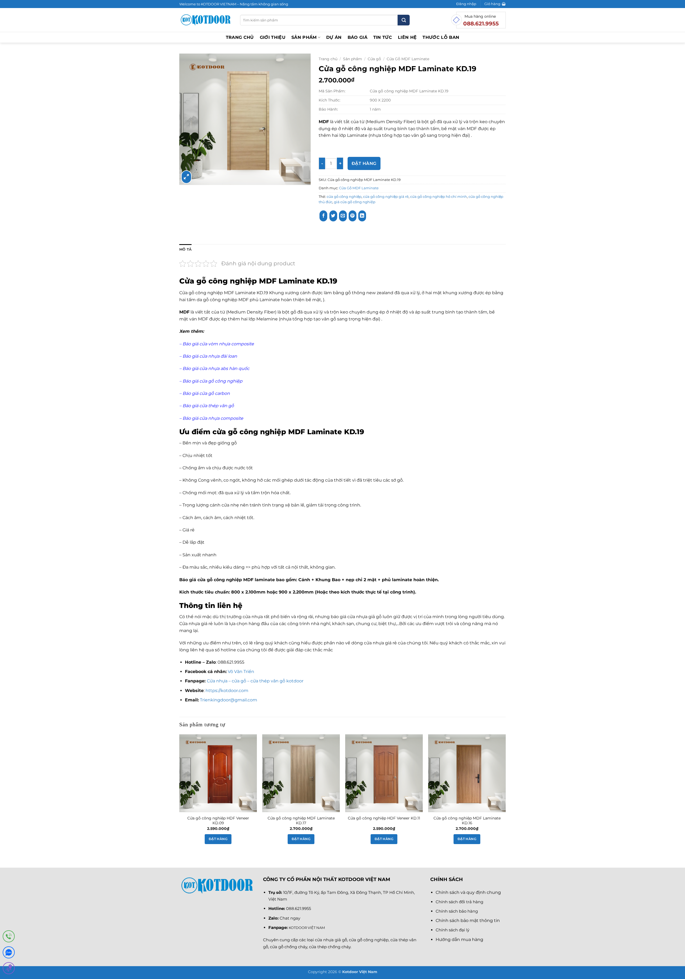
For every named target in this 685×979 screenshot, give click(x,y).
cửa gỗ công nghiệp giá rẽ (386, 197)
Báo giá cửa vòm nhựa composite (218, 343)
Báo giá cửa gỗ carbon (205, 393)
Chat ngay (290, 918)
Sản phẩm (304, 37)
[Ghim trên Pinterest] (352, 216)
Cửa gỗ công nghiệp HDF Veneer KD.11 (384, 818)
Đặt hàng (364, 163)
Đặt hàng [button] (218, 839)
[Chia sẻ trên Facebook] (323, 216)
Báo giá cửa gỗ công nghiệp (212, 381)
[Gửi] (404, 20)
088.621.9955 (298, 908)
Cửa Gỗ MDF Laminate (408, 59)
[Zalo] (9, 953)
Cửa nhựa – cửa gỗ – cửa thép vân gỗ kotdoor (255, 680)
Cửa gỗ (374, 59)
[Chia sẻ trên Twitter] (333, 216)
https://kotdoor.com (227, 690)
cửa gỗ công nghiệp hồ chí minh (438, 197)
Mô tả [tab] (185, 249)
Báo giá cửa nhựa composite (213, 418)
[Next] (505, 794)
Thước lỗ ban (441, 37)
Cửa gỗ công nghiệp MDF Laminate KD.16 (467, 821)
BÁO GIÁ (357, 37)
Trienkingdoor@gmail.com (228, 699)
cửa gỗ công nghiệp (344, 197)
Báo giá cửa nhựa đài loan (209, 356)
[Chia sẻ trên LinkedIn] (362, 216)
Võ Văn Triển (241, 671)
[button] (466, 4)
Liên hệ (407, 37)
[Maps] (9, 969)
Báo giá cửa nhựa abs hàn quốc (216, 368)
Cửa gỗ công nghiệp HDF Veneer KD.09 (218, 821)
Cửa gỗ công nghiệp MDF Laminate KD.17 (301, 821)
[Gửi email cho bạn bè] (342, 216)
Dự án (334, 37)
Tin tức (382, 37)
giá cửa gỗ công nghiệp (354, 202)
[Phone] (9, 937)
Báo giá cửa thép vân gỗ (208, 405)
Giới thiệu (273, 37)
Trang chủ (240, 37)
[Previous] (180, 794)
